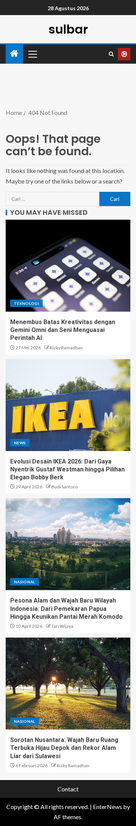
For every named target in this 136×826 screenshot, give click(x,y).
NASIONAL (24, 582)
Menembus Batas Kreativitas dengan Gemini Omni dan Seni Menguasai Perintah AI (62, 330)
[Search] (111, 54)
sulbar (68, 29)
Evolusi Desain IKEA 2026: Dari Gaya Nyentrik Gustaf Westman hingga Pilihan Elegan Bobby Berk (67, 469)
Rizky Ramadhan (66, 347)
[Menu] (32, 53)
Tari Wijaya (62, 626)
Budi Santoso (64, 486)
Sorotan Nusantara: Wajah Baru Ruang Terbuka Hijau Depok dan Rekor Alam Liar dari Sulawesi (64, 748)
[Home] (14, 53)
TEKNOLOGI (26, 303)
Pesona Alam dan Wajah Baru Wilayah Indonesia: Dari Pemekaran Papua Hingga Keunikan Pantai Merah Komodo (66, 608)
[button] (32, 53)
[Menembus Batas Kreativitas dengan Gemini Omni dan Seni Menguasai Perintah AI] (68, 266)
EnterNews (107, 806)
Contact (68, 788)
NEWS (20, 443)
